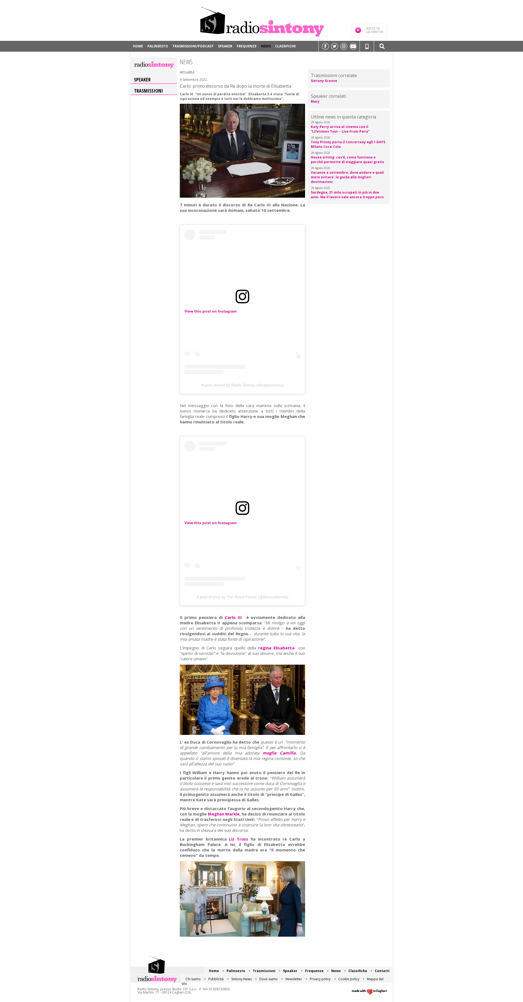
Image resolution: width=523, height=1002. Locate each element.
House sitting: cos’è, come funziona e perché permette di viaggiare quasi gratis (347, 159)
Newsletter (293, 979)
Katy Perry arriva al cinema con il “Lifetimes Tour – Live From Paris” (340, 129)
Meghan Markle (223, 814)
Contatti (141, 57)
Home (138, 46)
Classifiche (285, 46)
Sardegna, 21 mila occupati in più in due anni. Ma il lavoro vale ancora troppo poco (347, 194)
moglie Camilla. (280, 753)
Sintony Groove (324, 80)
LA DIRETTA (374, 30)
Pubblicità (216, 979)
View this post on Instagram (210, 311)
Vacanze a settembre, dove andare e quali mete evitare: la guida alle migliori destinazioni (347, 177)
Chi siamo (193, 979)
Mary (315, 101)
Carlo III (235, 617)
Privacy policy (320, 979)
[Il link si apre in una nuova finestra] (325, 46)
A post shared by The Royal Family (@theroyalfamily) (242, 597)
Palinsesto (157, 46)
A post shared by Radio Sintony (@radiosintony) (242, 385)
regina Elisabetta (277, 647)
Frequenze (247, 46)
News (266, 46)
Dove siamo (268, 979)
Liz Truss (238, 839)
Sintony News (241, 979)
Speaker (225, 46)
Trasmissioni (148, 90)
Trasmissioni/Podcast (193, 46)
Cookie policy (348, 979)
